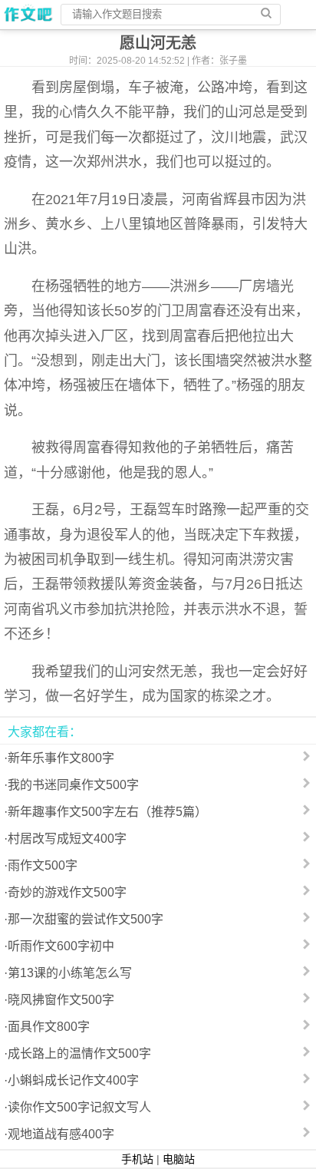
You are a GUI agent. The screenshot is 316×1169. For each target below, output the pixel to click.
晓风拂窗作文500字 (61, 999)
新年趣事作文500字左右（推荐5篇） (107, 811)
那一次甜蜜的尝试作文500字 (85, 919)
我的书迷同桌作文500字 (73, 784)
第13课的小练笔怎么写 (70, 972)
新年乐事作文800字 (61, 757)
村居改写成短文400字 (67, 838)
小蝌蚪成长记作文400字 (73, 1080)
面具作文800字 (49, 1026)
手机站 (137, 1159)
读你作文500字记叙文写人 (79, 1107)
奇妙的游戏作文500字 (67, 892)
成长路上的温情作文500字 (79, 1053)
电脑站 (179, 1159)
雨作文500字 (42, 865)
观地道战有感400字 (61, 1134)
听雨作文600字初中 (61, 946)
